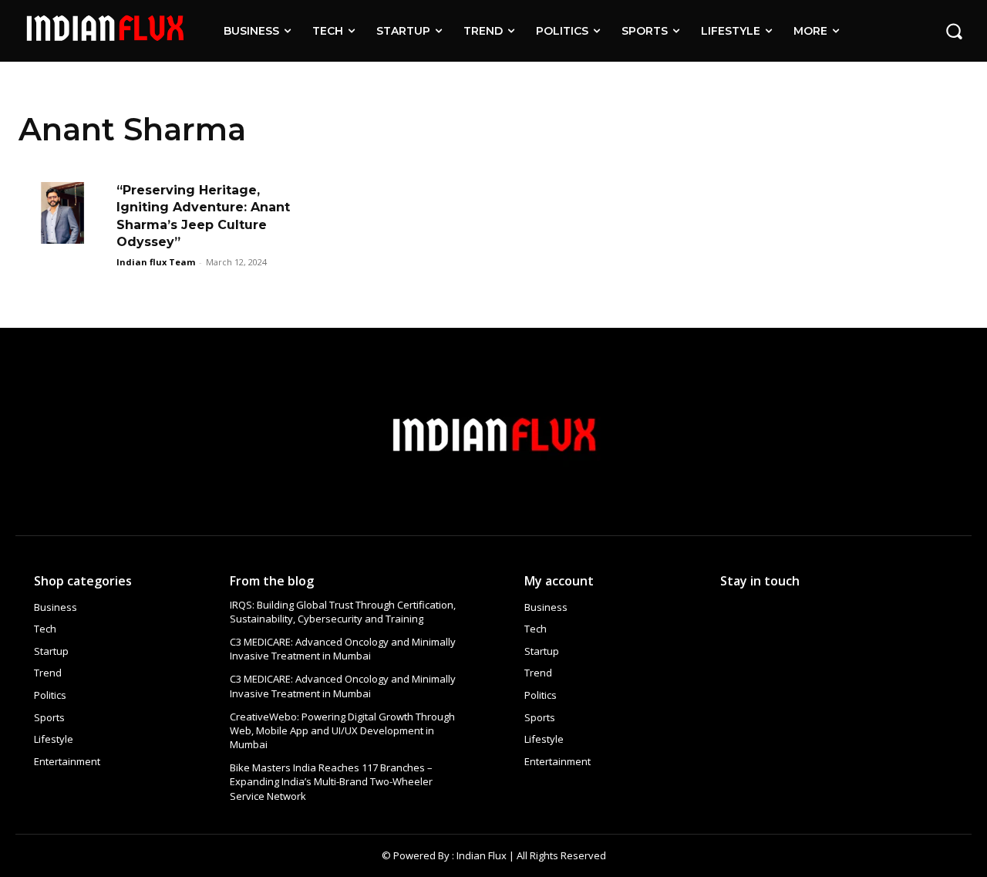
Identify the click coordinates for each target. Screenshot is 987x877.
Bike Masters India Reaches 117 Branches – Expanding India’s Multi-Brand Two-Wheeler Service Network (331, 781)
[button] (953, 31)
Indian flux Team (155, 262)
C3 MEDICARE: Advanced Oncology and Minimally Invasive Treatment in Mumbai (343, 649)
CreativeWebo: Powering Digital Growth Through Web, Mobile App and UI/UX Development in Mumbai (342, 730)
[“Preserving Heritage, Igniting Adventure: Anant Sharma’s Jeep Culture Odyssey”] (62, 213)
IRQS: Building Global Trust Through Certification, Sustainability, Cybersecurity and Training (343, 612)
